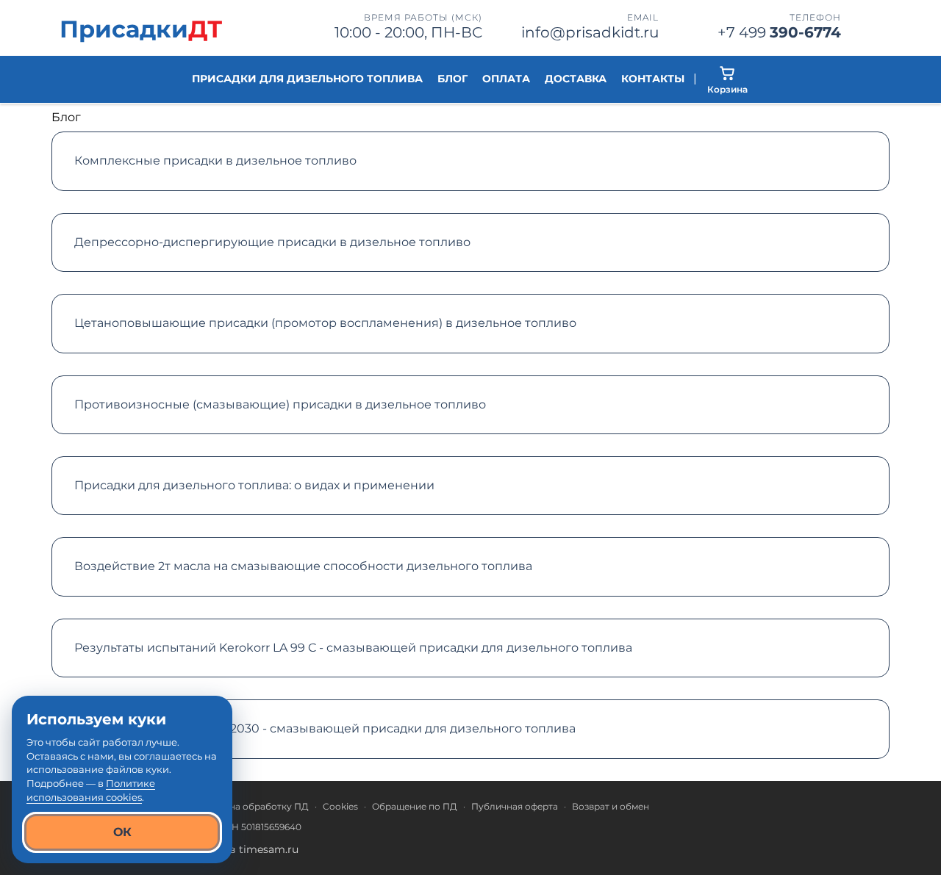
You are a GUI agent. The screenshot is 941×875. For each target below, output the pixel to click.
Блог (452, 78)
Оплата (506, 78)
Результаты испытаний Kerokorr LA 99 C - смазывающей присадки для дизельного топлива (353, 648)
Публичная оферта (514, 806)
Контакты (652, 78)
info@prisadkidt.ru (590, 32)
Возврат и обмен (610, 806)
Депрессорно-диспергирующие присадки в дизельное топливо (272, 242)
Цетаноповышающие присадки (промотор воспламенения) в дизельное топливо (325, 323)
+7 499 (779, 32)
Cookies (340, 806)
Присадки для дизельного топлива (307, 78)
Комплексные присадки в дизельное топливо (215, 161)
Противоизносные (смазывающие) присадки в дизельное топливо (280, 404)
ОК (122, 832)
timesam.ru (268, 849)
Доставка (576, 78)
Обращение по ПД (414, 806)
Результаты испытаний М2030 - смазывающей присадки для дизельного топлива (325, 728)
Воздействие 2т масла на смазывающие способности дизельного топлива (303, 566)
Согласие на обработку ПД (246, 806)
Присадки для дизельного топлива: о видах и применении (254, 485)
